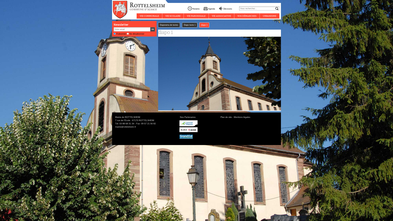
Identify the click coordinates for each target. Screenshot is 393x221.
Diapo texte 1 (190, 25)
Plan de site (226, 117)
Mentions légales (242, 117)
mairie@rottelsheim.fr (125, 127)
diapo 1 (204, 25)
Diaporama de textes (169, 25)
